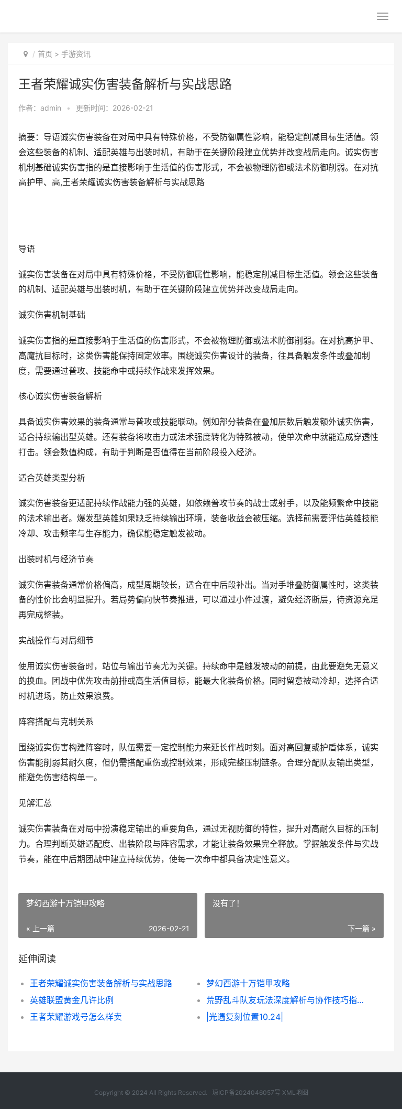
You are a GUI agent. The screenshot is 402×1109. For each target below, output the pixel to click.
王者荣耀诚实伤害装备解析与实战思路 (101, 983)
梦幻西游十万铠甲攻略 (248, 983)
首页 (45, 53)
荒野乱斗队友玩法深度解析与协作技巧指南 (285, 1000)
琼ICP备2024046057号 (246, 1092)
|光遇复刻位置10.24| (244, 1016)
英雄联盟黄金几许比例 (72, 1000)
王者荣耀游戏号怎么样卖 (76, 1016)
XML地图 (295, 1092)
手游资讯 (76, 53)
